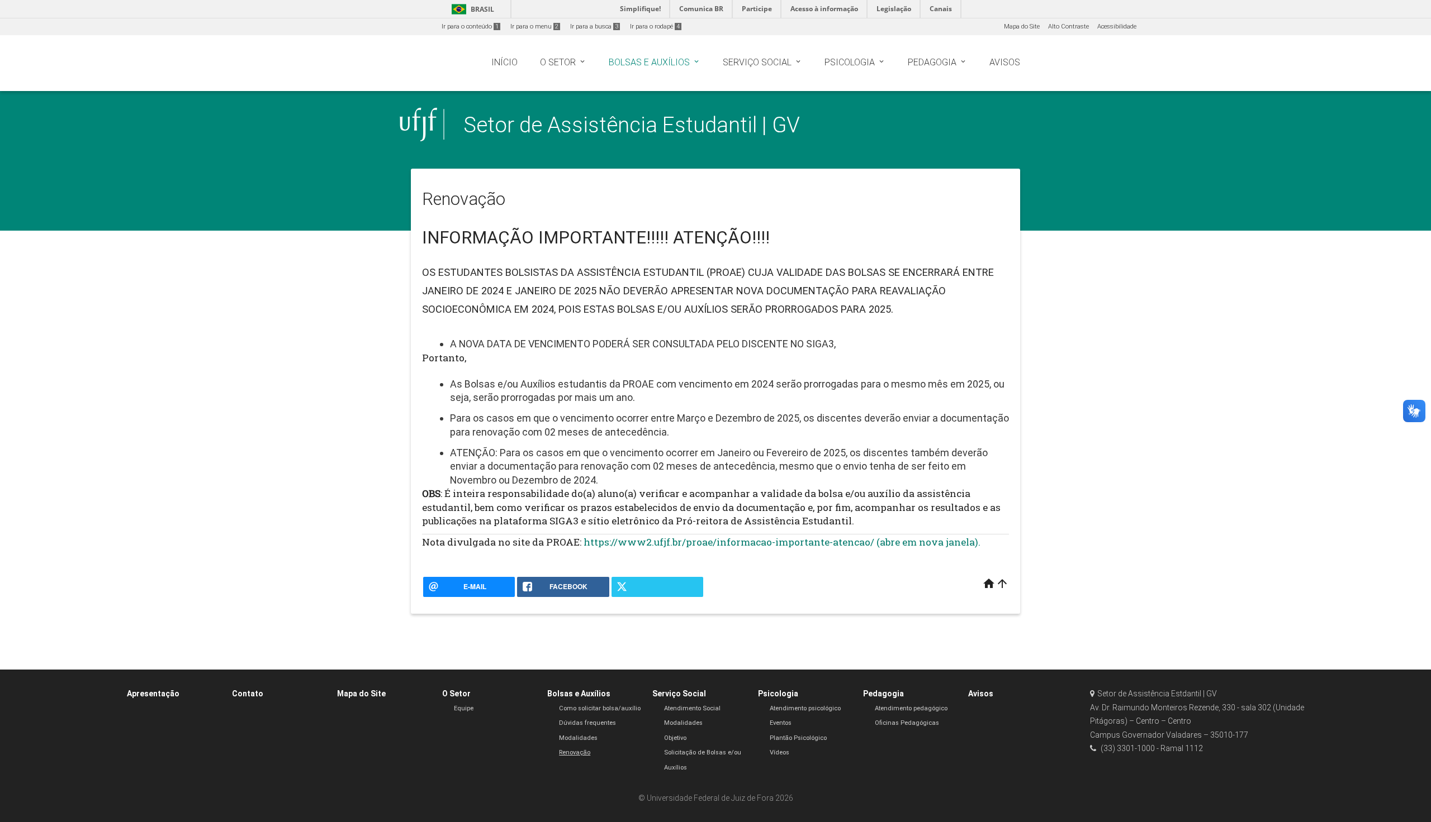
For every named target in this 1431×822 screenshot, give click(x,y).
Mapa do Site (1022, 26)
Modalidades (578, 738)
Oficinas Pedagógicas (907, 723)
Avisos (980, 693)
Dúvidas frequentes (587, 723)
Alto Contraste (1068, 26)
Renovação (574, 752)
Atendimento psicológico (805, 708)
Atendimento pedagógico (911, 708)
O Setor (456, 693)
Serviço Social (679, 693)
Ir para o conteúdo (470, 26)
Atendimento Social (692, 708)
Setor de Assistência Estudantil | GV (631, 124)
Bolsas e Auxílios (578, 693)
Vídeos (779, 752)
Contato (247, 693)
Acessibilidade (1116, 26)
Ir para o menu (534, 26)
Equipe (463, 708)
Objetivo (675, 738)
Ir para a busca (594, 26)
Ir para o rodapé (655, 26)
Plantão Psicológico (798, 738)
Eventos (781, 723)
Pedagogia (883, 693)
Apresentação (153, 693)
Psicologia (778, 693)
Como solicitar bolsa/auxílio (600, 708)
